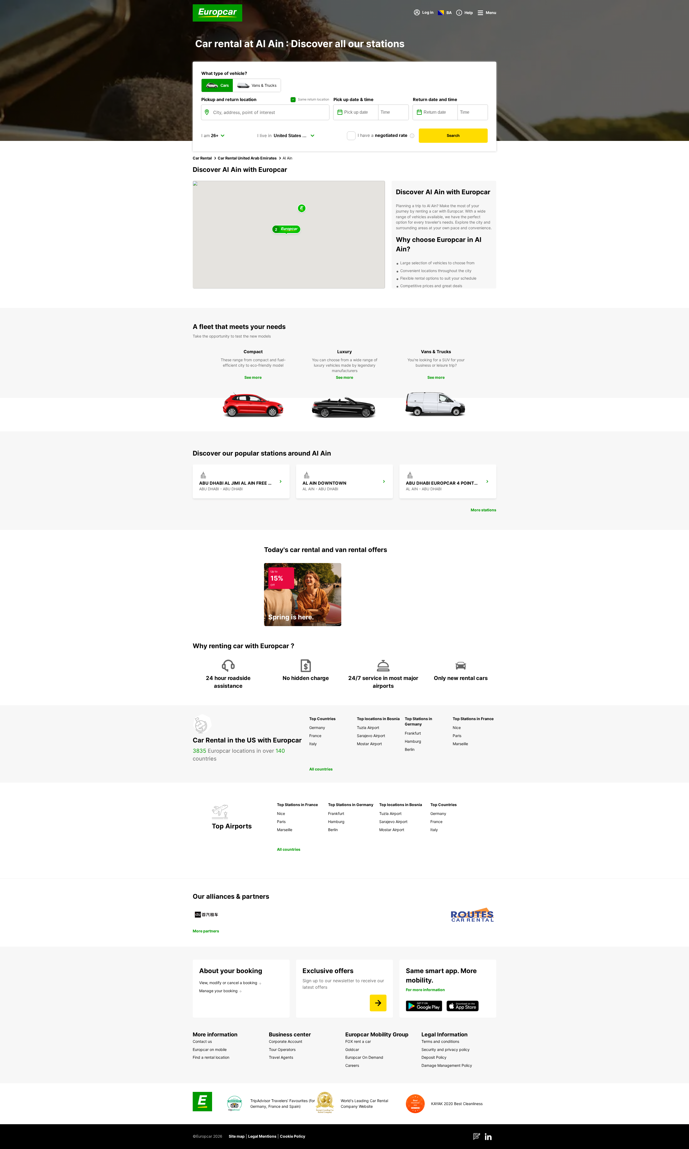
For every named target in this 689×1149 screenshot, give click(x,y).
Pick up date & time (353, 99)
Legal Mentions (262, 1136)
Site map (237, 1136)
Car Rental (202, 158)
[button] (301, 208)
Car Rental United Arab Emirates (247, 158)
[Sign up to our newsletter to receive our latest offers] (378, 1003)
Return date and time (435, 99)
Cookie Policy (292, 1136)
